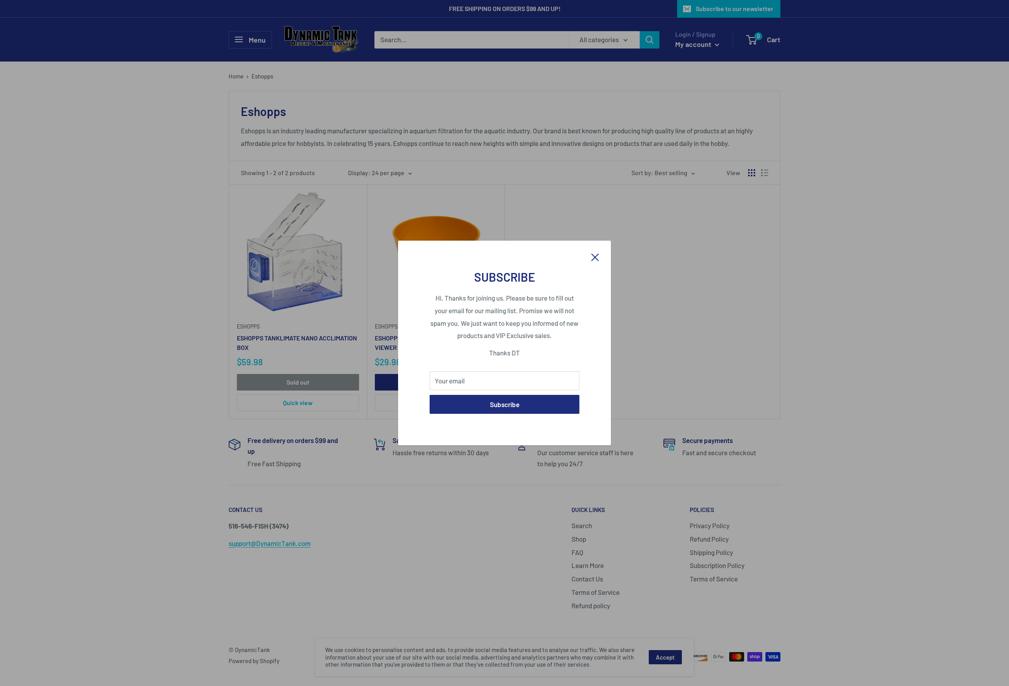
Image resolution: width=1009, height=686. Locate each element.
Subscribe (504, 404)
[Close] (595, 256)
